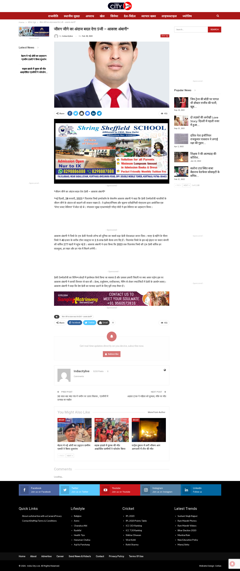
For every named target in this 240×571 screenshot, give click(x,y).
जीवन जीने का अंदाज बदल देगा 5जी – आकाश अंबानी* (77, 317)
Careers (51, 516)
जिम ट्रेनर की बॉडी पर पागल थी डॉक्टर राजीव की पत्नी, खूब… (204, 102)
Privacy (58, 516)
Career (60, 556)
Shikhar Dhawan (133, 535)
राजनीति (53, 16)
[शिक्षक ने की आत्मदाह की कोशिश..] (181, 157)
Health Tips (79, 535)
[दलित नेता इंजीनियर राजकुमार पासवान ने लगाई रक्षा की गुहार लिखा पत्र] (181, 139)
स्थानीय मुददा (72, 16)
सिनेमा (114, 16)
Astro (76, 520)
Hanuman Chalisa (82, 540)
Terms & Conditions (47, 520)
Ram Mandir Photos (187, 520)
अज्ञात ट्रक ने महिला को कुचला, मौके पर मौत (146, 396)
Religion (77, 516)
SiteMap (34, 520)
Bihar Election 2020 (187, 530)
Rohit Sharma (132, 544)
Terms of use (136, 556)
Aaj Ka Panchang (82, 544)
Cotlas (218, 566)
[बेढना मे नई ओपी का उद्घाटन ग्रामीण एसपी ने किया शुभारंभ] (74, 430)
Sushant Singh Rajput (187, 516)
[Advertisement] (113, 219)
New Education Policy (188, 540)
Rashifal (77, 530)
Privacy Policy (116, 556)
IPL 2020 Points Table (136, 520)
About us (26, 516)
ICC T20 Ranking (134, 530)
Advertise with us (39, 516)
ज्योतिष (187, 16)
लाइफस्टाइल (169, 16)
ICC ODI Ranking (134, 525)
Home (22, 556)
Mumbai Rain (184, 535)
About (33, 556)
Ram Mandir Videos (187, 525)
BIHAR (61, 420)
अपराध (90, 16)
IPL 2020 (130, 516)
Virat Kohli (131, 540)
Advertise (46, 556)
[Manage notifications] (232, 563)
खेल (102, 16)
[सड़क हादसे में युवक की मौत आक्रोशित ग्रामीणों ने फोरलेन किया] (112, 430)
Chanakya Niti (80, 525)
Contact (26, 520)
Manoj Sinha (183, 544)
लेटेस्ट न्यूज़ (164, 36)
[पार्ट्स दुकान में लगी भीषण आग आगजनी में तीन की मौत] (149, 430)
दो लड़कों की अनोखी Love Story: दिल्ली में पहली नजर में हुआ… (204, 121)
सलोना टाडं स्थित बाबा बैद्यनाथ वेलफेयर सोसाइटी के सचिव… (205, 172)
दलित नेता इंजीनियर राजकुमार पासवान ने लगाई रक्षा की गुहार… (204, 139)
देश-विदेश (130, 16)
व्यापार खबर (148, 16)
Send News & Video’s (80, 556)
